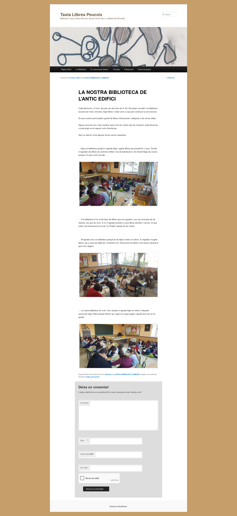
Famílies (116, 69)
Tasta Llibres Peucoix (81, 14)
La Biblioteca (81, 69)
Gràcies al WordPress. (118, 506)
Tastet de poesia (144, 69)
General (108, 374)
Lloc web (83, 467)
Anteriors (170, 77)
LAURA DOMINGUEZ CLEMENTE (96, 78)
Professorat (128, 69)
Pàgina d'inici (66, 69)
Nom (84, 440)
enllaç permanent (92, 377)
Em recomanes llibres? (99, 69)
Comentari (84, 402)
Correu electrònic (87, 454)
